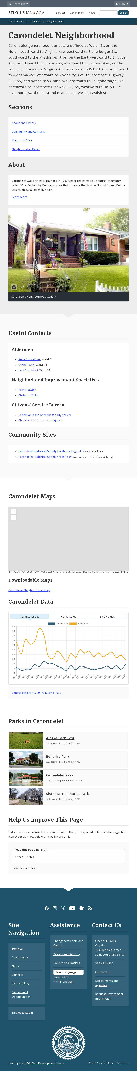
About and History (24, 123)
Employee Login (22, 1012)
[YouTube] (72, 908)
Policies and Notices (66, 963)
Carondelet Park (60, 775)
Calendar (18, 975)
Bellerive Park (58, 756)
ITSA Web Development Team (44, 1063)
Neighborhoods (55, 21)
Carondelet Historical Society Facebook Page (48, 451)
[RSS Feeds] (90, 908)
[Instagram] (55, 908)
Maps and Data (22, 140)
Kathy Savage (27, 390)
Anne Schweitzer (29, 359)
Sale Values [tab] (107, 616)
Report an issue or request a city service (45, 415)
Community (35, 21)
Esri (126, 572)
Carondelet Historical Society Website (43, 457)
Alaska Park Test (60, 738)
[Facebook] (47, 908)
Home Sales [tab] (68, 616)
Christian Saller (28, 395)
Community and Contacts (28, 131)
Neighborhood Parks (26, 149)
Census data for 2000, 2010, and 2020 (36, 693)
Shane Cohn (26, 365)
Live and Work (16, 21)
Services (61, 12)
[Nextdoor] (81, 908)
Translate (66, 981)
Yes (20, 857)
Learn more (19, 197)
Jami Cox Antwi (28, 370)
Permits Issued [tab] (30, 616)
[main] (68, 453)
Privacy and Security (66, 954)
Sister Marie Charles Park (67, 793)
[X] (63, 908)
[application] (68, 540)
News (92, 12)
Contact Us (102, 972)
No (32, 857)
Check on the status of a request (40, 420)
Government (77, 12)
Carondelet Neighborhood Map (29, 590)
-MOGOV (26, 12)
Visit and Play (20, 983)
